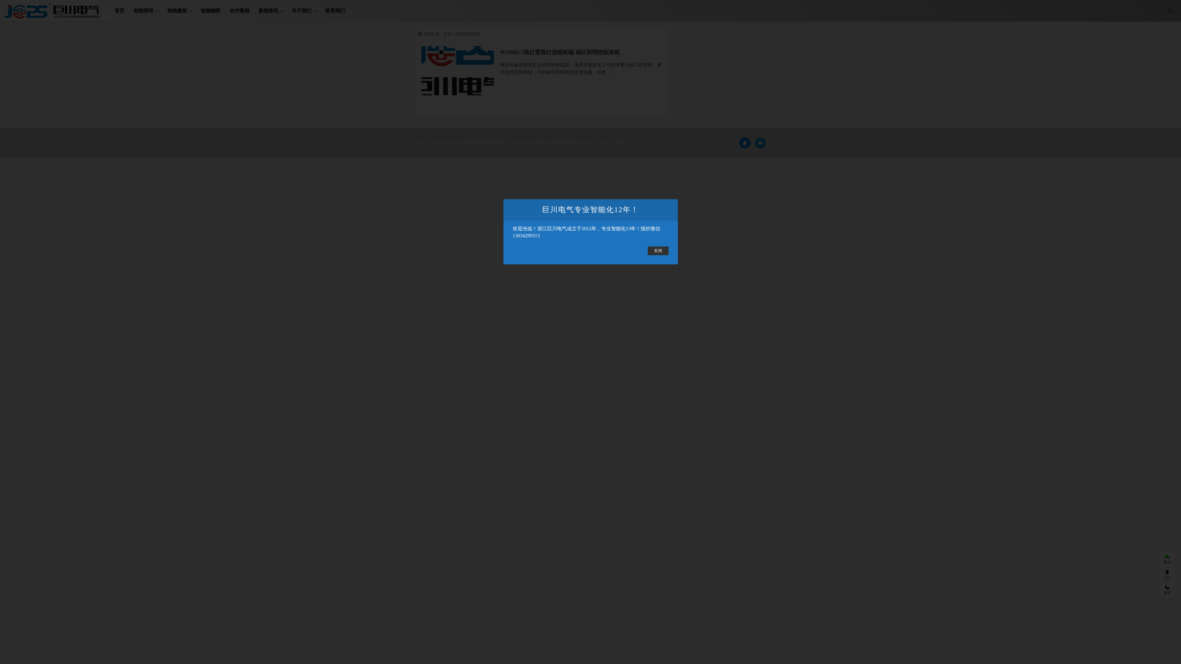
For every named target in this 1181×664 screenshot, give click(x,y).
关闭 (658, 251)
